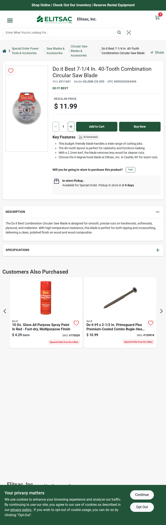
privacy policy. (21, 510)
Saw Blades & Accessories (55, 51)
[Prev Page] (4, 311)
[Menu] (10, 20)
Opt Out (142, 507)
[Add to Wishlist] (11, 71)
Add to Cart (96, 126)
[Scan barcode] (128, 32)
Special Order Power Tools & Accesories (25, 51)
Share (159, 52)
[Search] (119, 32)
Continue (142, 495)
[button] (83, 212)
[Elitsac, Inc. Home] (54, 19)
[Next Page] (161, 311)
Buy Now (140, 126)
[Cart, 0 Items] (157, 17)
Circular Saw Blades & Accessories (79, 51)
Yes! (130, 169)
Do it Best (60, 88)
